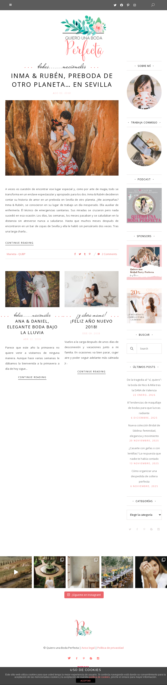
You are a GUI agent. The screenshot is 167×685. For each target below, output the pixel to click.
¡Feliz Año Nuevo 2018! (91, 324)
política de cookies (99, 677)
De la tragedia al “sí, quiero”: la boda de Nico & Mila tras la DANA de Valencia (144, 385)
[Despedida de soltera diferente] (144, 279)
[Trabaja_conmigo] (144, 165)
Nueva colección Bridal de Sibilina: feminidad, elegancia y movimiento (144, 430)
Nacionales (74, 66)
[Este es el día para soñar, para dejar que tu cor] (50, 572)
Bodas (43, 66)
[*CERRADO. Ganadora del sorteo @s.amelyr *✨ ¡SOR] (151, 572)
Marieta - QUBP (16, 254)
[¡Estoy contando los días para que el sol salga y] (117, 572)
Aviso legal (88, 648)
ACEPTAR (85, 681)
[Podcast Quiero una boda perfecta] (144, 222)
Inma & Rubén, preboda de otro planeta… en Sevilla (62, 80)
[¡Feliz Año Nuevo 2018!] (92, 289)
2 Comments (109, 254)
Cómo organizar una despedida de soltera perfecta (144, 476)
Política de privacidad (110, 648)
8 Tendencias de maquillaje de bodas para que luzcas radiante (144, 408)
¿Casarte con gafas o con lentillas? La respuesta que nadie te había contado (144, 453)
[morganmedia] (83, 637)
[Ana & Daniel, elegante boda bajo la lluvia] (32, 289)
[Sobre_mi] (144, 108)
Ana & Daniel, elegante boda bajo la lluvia (32, 326)
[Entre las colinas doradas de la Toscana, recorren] (16, 572)
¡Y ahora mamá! (91, 314)
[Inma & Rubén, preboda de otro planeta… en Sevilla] (62, 138)
